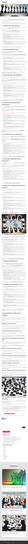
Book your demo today (6, 431)
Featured (4, 448)
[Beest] (4, 2)
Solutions (3, 542)
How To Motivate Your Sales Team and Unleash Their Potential (13, 510)
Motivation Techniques (11, 414)
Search (3, 425)
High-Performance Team (6, 414)
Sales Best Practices (22, 414)
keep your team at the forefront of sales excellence (9, 112)
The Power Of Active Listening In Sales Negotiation (8, 442)
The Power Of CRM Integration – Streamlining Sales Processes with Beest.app (11, 438)
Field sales (4, 449)
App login (14, 542)
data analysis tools (9, 236)
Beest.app (16, 318)
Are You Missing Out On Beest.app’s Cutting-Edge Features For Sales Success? (12, 439)
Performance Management (17, 414)
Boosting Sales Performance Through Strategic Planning (12, 487)
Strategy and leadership (7, 413)
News (3, 453)
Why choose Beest (8, 542)
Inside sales (4, 452)
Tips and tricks (12, 413)
